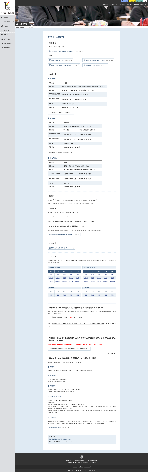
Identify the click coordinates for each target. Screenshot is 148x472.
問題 (51, 274)
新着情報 (6, 17)
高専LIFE (6, 34)
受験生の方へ (106, 4)
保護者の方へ (122, 4)
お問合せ (81, 467)
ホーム (17, 27)
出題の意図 (51, 281)
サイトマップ (87, 467)
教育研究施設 (7, 39)
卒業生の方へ (143, 4)
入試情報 (6, 26)
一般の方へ (136, 4)
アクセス (75, 467)
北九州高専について (9, 22)
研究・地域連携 (7, 43)
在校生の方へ (114, 4)
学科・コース (7, 30)
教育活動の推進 (7, 47)
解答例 (51, 278)
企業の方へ (129, 4)
